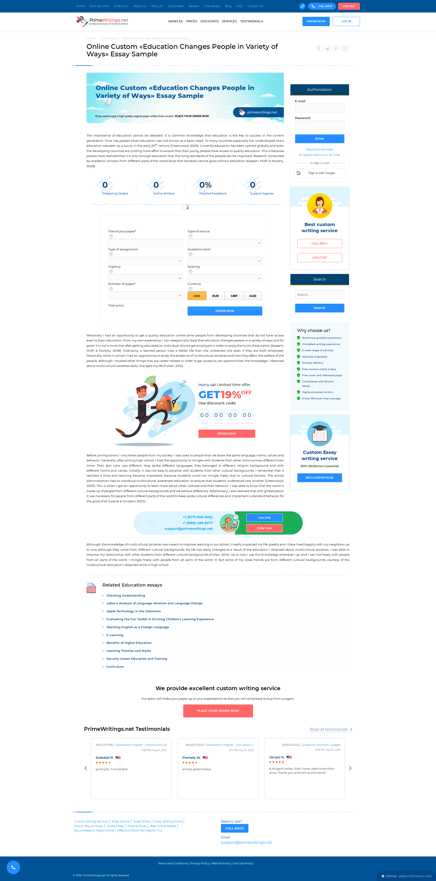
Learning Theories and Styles (129, 651)
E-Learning (115, 635)
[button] (320, 173)
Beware (194, 6)
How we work (99, 6)
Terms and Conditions (173, 863)
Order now (121, 6)
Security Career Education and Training (137, 658)
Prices (191, 21)
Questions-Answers (315, 745)
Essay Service (121, 821)
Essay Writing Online (168, 821)
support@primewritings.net (189, 528)
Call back (320, 243)
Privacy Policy (200, 863)
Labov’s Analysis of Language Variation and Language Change (155, 603)
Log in (346, 21)
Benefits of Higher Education (129, 643)
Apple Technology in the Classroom (134, 611)
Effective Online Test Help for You (139, 830)
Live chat (349, 6)
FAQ (239, 6)
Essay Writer (142, 821)
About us (140, 6)
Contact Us (255, 6)
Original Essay (137, 826)
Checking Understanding (126, 595)
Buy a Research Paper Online (94, 830)
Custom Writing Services (91, 821)
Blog (228, 6)
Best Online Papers (163, 826)
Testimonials (251, 21)
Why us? (157, 6)
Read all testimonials (328, 729)
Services (229, 21)
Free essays (212, 6)
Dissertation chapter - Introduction (139, 745)
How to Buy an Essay (88, 826)
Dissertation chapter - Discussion (228, 745)
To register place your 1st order (319, 155)
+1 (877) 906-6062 (198, 517)
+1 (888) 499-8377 (197, 523)
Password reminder (319, 149)
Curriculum (115, 666)
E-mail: (300, 101)
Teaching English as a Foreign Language (138, 627)
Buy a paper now (319, 477)
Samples (175, 21)
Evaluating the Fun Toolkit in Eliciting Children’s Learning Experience (160, 619)
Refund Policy (221, 863)
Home (80, 6)
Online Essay (115, 826)
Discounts (210, 21)
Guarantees (176, 6)
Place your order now (218, 710)
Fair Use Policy (243, 863)
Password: (302, 118)
